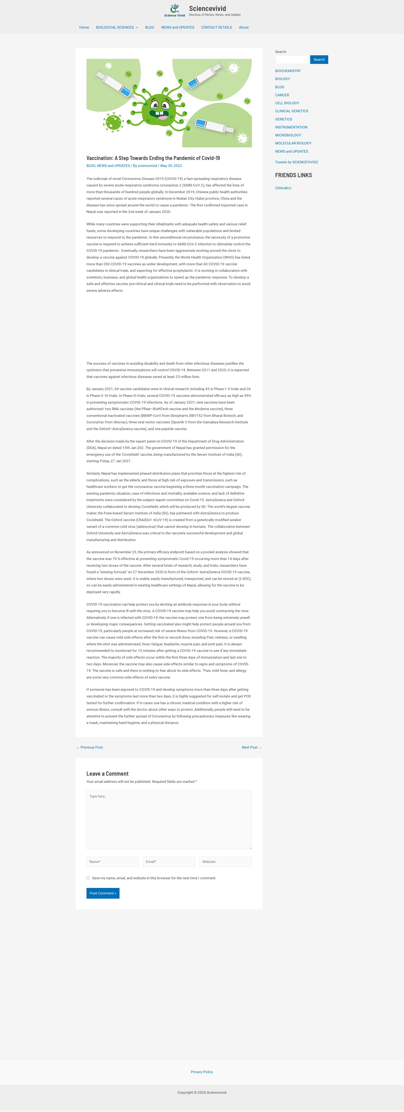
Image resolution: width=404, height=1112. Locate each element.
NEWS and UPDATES (177, 27)
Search (280, 52)
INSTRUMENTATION (291, 127)
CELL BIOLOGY (287, 103)
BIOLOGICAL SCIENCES (115, 27)
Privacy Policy (202, 1072)
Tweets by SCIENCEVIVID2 (296, 162)
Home (84, 27)
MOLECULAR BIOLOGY (293, 143)
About (244, 27)
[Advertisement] (169, 329)
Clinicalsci (283, 188)
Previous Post (89, 747)
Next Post (252, 747)
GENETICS (283, 119)
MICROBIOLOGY (288, 135)
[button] (136, 27)
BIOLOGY (282, 79)
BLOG (149, 27)
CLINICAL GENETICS (291, 111)
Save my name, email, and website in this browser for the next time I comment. (154, 878)
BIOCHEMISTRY (288, 71)
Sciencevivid (207, 8)
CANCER (282, 95)
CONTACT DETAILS (216, 27)
